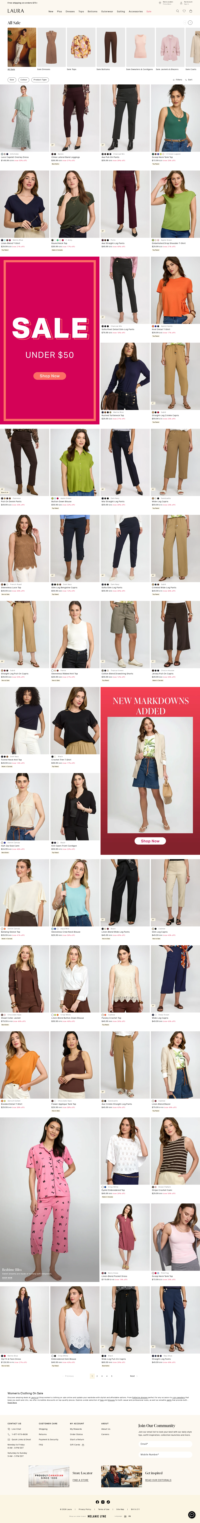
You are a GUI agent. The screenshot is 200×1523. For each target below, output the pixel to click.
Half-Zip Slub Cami (10, 846)
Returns (43, 1434)
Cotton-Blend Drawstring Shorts (117, 674)
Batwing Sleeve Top (10, 932)
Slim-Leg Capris (160, 932)
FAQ (41, 1445)
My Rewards (76, 1429)
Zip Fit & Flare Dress (11, 1359)
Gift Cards (75, 1445)
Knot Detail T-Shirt (161, 329)
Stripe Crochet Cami (162, 1190)
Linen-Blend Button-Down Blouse (67, 1018)
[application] (191, 1514)
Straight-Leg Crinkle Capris (165, 416)
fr (130, 1516)
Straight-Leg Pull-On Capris (14, 674)
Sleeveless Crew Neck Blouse (65, 932)
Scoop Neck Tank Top (162, 157)
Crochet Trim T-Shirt (61, 760)
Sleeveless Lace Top (11, 588)
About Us (105, 1429)
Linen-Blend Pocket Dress (114, 1276)
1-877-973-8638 (20, 1434)
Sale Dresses (43, 69)
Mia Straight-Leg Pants (113, 502)
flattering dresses (140, 1397)
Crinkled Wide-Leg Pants (164, 588)
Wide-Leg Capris (160, 502)
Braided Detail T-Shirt (11, 1104)
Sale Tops (71, 69)
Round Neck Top (59, 243)
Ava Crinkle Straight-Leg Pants (117, 1104)
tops (102, 1400)
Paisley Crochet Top (111, 1018)
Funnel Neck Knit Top (11, 760)
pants (169, 1400)
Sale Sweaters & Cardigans (139, 69)
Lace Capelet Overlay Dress (15, 157)
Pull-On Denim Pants (11, 502)
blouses (111, 1400)
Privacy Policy (85, 1509)
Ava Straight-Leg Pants (113, 243)
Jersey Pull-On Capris (162, 674)
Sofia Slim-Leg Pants (112, 588)
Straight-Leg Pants (161, 1359)
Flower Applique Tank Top (63, 1104)
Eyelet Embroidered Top (113, 1190)
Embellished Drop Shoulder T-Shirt (169, 243)
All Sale (11, 69)
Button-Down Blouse (61, 502)
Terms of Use (103, 1509)
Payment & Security (48, 1440)
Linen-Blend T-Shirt (10, 243)
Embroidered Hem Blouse (63, 1359)
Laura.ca (34, 1397)
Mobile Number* (150, 1455)
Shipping (43, 1429)
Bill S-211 (135, 1509)
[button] (185, 22)
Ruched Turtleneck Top (113, 416)
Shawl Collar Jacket (11, 1018)
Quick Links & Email (21, 1440)
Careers (105, 1434)
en (125, 1516)
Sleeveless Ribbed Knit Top (64, 674)
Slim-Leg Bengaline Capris (64, 588)
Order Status (76, 1434)
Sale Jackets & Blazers (167, 69)
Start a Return (77, 1440)
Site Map (120, 1509)
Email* (144, 1444)
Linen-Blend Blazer (161, 1104)
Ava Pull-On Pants (110, 157)
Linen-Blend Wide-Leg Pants (116, 932)
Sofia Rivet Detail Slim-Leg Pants (118, 329)
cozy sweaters (179, 1397)
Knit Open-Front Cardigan (64, 846)
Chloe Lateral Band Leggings (65, 157)
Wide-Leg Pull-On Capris (114, 1359)
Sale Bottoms (103, 69)
